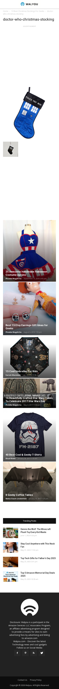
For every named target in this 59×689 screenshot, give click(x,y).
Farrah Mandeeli (13, 375)
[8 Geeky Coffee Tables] (29, 482)
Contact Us (22, 680)
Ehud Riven (11, 458)
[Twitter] (42, 653)
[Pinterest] (25, 653)
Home (5, 11)
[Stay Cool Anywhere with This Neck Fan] (10, 547)
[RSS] (34, 653)
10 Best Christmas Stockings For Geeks (27, 11)
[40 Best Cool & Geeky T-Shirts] (29, 435)
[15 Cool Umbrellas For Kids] (29, 357)
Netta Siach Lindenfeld (16, 498)
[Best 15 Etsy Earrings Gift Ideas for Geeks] (29, 308)
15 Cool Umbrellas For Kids (22, 371)
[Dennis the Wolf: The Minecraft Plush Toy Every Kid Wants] (10, 533)
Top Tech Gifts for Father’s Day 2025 (38, 558)
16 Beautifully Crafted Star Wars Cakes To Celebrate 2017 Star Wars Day (29, 399)
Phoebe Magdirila (13, 278)
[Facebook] (17, 653)
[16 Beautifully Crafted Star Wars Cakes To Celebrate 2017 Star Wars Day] (29, 393)
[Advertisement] (29, 57)
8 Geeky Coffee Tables (19, 494)
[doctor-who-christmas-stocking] (29, 113)
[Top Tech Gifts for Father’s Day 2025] (10, 562)
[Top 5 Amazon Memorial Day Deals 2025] (10, 576)
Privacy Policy (35, 680)
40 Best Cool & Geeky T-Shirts (24, 454)
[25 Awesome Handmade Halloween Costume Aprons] (29, 251)
